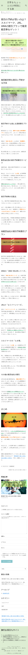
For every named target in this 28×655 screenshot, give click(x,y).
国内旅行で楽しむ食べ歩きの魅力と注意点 (13, 579)
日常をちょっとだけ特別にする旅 (14, 5)
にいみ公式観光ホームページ (10, 635)
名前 (3, 536)
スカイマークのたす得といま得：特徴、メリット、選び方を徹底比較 (14, 648)
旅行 (3, 606)
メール (3, 542)
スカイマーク (4, 34)
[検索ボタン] (26, 5)
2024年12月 (6, 593)
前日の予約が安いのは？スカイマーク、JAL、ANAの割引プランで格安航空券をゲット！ (14, 583)
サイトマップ (14, 650)
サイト (3, 548)
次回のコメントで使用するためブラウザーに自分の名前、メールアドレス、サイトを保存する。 (14, 555)
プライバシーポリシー (15, 646)
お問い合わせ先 (7, 650)
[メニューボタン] (2, 5)
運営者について (21, 650)
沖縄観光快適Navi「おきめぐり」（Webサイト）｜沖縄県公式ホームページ (14, 637)
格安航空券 (10, 34)
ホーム (9, 646)
